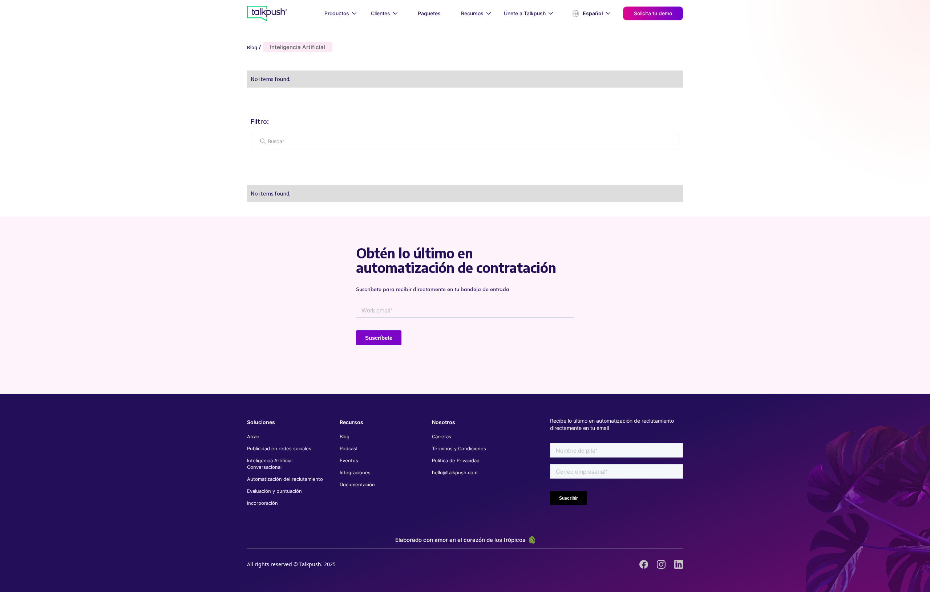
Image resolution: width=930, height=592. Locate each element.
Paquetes (429, 13)
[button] (340, 13)
